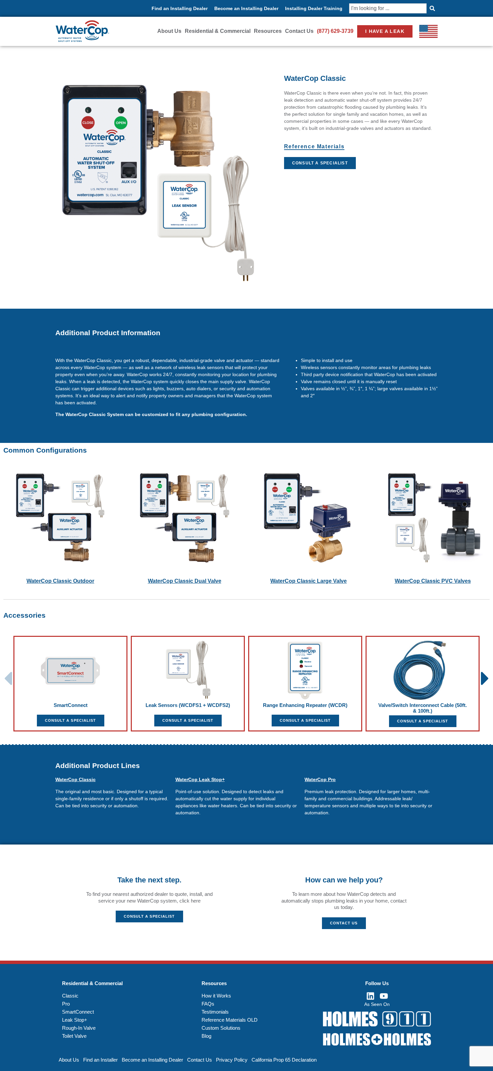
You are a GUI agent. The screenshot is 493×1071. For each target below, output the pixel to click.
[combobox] (388, 8)
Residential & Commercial (218, 31)
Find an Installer (100, 1060)
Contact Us (299, 31)
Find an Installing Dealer (180, 8)
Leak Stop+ (74, 1020)
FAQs (208, 1004)
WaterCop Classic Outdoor (60, 581)
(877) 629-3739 (335, 31)
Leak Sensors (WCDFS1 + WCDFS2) (188, 705)
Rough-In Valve (79, 1028)
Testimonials (215, 1012)
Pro (66, 1004)
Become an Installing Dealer (246, 8)
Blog (206, 1036)
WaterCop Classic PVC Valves (433, 581)
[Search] (432, 8)
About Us (169, 31)
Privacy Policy (232, 1060)
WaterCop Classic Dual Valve (184, 581)
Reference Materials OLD (230, 1020)
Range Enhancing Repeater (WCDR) (305, 705)
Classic (70, 996)
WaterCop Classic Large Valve (308, 581)
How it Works (216, 996)
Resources (268, 31)
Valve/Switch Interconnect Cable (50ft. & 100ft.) (422, 708)
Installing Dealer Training (313, 8)
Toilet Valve (74, 1036)
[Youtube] (384, 996)
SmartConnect (71, 705)
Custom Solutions (221, 1028)
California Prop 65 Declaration (284, 1060)
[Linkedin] (370, 996)
